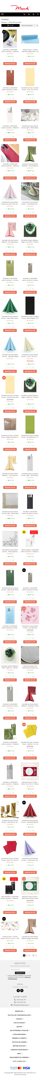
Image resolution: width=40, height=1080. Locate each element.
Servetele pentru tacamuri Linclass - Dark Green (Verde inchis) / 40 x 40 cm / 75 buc (10, 589)
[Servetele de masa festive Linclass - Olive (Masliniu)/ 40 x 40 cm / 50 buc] (30, 191)
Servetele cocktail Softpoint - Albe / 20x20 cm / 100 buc (10, 667)
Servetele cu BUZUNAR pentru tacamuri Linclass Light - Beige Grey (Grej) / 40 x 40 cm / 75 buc (30, 589)
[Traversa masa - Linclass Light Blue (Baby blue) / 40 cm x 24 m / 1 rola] (30, 39)
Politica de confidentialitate (19, 1015)
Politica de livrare (19, 1042)
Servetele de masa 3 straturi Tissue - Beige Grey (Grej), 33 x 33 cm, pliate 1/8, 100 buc (10, 436)
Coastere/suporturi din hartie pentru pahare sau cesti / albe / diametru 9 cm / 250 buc (30, 667)
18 (33, 955)
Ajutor (19, 1027)
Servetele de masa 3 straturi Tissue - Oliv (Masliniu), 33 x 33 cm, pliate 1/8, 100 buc (30, 436)
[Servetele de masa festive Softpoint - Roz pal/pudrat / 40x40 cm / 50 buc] (10, 229)
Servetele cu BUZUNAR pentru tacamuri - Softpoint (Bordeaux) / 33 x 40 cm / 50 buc (10, 165)
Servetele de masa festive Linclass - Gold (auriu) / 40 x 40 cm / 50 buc (10, 821)
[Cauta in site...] (38, 14)
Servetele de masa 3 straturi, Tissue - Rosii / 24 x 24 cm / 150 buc (10, 859)
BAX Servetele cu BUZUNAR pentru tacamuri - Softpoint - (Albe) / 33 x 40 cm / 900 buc (30, 550)
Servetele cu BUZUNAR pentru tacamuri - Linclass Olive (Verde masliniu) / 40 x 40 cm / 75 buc (10, 279)
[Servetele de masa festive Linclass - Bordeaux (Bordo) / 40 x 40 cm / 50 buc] (30, 809)
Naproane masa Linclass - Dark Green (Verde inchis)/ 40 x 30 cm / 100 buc (30, 897)
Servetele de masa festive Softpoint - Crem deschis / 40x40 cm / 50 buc (10, 474)
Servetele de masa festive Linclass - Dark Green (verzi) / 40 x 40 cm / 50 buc (10, 317)
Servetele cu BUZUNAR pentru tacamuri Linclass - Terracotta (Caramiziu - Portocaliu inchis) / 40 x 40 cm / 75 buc (10, 88)
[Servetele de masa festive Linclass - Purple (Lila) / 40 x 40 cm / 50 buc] (30, 848)
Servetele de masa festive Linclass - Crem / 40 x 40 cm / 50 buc (30, 355)
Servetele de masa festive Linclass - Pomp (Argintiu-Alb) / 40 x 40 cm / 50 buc (10, 550)
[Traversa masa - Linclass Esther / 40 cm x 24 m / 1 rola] (10, 926)
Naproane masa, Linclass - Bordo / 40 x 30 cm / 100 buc (30, 783)
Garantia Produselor (19, 1050)
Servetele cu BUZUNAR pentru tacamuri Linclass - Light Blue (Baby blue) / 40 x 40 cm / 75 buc (10, 627)
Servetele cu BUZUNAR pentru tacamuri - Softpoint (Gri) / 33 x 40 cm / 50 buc (10, 783)
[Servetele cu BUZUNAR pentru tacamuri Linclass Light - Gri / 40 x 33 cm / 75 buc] (10, 693)
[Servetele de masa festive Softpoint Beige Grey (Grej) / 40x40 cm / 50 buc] (30, 926)
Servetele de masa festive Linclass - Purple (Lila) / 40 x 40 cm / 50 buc (30, 859)
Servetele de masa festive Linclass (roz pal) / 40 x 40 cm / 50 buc (10, 203)
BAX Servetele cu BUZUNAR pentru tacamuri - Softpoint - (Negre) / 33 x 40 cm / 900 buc (10, 897)
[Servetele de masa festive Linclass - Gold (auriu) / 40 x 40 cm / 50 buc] (10, 809)
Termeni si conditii (19, 1038)
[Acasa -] (20, 8)
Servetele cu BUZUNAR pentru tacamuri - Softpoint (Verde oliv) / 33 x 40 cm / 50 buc (10, 743)
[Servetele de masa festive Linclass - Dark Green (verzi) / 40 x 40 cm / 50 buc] (10, 306)
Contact (19, 1019)
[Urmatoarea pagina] (36, 955)
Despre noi (19, 1011)
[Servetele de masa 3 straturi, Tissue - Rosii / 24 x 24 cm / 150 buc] (10, 848)
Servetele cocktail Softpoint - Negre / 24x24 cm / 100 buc (30, 396)
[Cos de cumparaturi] (34, 14)
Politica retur (19, 1023)
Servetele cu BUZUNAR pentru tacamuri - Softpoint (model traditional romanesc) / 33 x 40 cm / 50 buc (10, 50)
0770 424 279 (21, 1000)
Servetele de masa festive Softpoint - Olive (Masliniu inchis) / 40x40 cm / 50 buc (30, 165)
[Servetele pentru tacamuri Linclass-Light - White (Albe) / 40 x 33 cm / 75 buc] (30, 463)
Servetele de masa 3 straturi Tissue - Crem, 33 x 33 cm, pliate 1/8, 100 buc (30, 88)
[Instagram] (21, 990)
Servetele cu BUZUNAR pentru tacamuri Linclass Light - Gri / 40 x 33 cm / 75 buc (10, 705)
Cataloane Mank (19, 1034)
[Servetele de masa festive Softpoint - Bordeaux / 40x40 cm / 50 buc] (30, 693)
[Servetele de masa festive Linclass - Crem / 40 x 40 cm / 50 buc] (30, 344)
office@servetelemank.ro (21, 1005)
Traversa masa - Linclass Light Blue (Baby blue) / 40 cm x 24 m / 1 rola (30, 50)
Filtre (11, 25)
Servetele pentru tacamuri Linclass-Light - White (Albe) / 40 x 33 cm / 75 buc (30, 474)
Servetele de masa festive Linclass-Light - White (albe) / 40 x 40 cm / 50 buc (30, 127)
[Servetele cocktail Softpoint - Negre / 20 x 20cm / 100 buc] (30, 229)
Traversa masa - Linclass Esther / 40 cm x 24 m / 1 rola (10, 937)
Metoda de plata (19, 1046)
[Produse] (2, 14)
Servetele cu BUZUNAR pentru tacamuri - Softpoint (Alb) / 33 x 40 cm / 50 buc (10, 127)
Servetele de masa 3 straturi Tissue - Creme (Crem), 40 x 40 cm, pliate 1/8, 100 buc (10, 396)
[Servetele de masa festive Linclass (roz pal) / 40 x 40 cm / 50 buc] (10, 191)
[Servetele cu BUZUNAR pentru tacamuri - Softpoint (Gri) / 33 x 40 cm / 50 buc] (10, 771)
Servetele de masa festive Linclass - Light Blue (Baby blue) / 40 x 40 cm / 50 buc (10, 355)
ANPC (19, 1053)
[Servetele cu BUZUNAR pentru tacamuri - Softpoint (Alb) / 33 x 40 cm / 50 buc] (10, 115)
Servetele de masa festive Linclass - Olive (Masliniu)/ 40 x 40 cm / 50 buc (30, 203)
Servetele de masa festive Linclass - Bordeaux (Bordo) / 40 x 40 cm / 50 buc (30, 821)
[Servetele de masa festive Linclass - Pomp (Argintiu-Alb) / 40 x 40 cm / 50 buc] (10, 539)
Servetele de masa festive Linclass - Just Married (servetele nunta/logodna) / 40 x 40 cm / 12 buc (30, 627)
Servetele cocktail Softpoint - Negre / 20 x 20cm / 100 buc (30, 241)
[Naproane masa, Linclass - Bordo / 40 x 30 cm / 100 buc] (30, 771)
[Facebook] (18, 990)
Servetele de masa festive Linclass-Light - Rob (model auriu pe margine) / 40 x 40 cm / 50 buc (10, 512)
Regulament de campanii (19, 1057)
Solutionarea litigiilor (19, 1030)
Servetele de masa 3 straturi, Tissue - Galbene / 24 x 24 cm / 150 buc (30, 743)
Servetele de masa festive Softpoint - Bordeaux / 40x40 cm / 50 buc (30, 705)
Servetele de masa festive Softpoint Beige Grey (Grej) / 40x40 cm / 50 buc (30, 937)
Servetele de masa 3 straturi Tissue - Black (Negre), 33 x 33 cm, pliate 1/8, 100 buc (30, 317)
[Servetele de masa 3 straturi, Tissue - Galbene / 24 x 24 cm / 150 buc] (30, 731)
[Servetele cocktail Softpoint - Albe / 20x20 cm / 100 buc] (10, 655)
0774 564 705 (21, 1002)
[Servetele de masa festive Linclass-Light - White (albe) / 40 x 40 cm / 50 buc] (30, 115)
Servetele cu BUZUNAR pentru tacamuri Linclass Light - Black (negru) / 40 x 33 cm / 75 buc (30, 512)
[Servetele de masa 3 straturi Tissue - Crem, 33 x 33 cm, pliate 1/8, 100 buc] (30, 77)
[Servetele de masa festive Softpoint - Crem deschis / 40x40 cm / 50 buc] (10, 463)
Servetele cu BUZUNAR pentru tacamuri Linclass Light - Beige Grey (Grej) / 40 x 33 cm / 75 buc (30, 279)
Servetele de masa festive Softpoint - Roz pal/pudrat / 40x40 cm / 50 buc (10, 241)
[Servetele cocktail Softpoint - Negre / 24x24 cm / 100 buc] (30, 385)
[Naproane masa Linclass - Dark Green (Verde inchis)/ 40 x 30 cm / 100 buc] (30, 886)
